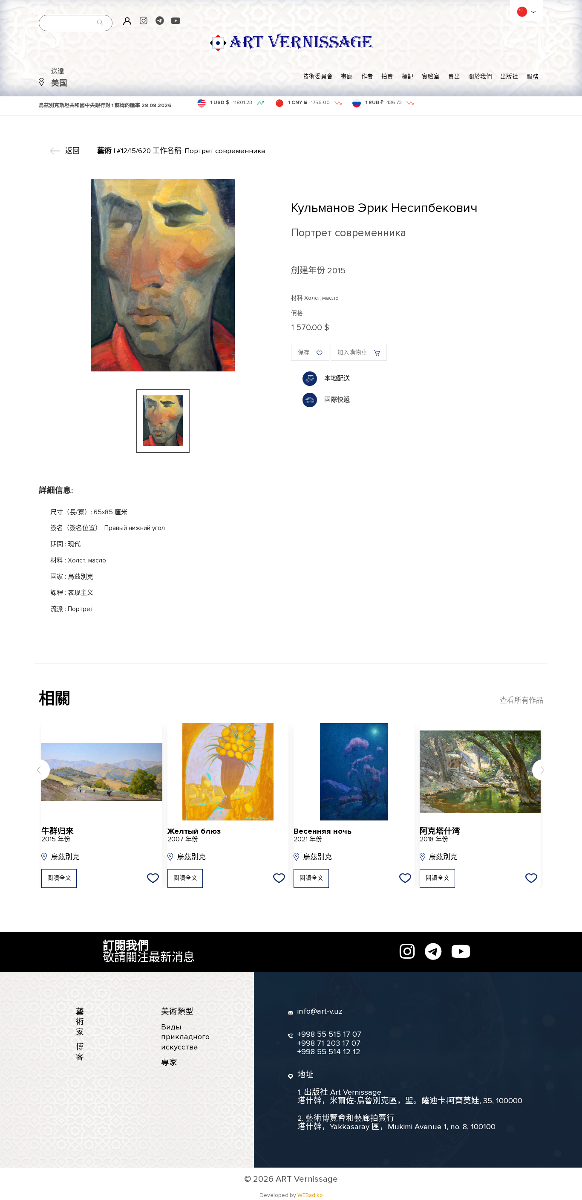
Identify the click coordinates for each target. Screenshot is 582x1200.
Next (543, 770)
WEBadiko (310, 1195)
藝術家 (80, 1022)
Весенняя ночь (323, 835)
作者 (367, 76)
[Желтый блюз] (227, 771)
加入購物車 (352, 352)
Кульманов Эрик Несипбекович (384, 208)
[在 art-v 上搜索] (100, 23)
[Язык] (522, 11)
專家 (169, 1062)
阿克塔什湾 (440, 835)
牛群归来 (57, 835)
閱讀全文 (59, 878)
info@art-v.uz (320, 1011)
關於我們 (480, 76)
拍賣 (387, 76)
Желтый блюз (194, 835)
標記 (408, 76)
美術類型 (177, 1012)
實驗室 (431, 76)
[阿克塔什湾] (480, 771)
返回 (72, 150)
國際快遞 (337, 400)
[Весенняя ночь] (354, 771)
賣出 (454, 76)
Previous (39, 770)
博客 (80, 1052)
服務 (533, 76)
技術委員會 (318, 76)
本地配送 (337, 378)
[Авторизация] (127, 21)
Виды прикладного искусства (185, 1037)
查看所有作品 (521, 700)
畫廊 (347, 76)
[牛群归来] (101, 771)
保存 (304, 352)
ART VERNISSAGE (301, 43)
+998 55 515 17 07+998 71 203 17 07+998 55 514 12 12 (329, 1043)
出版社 (509, 76)
